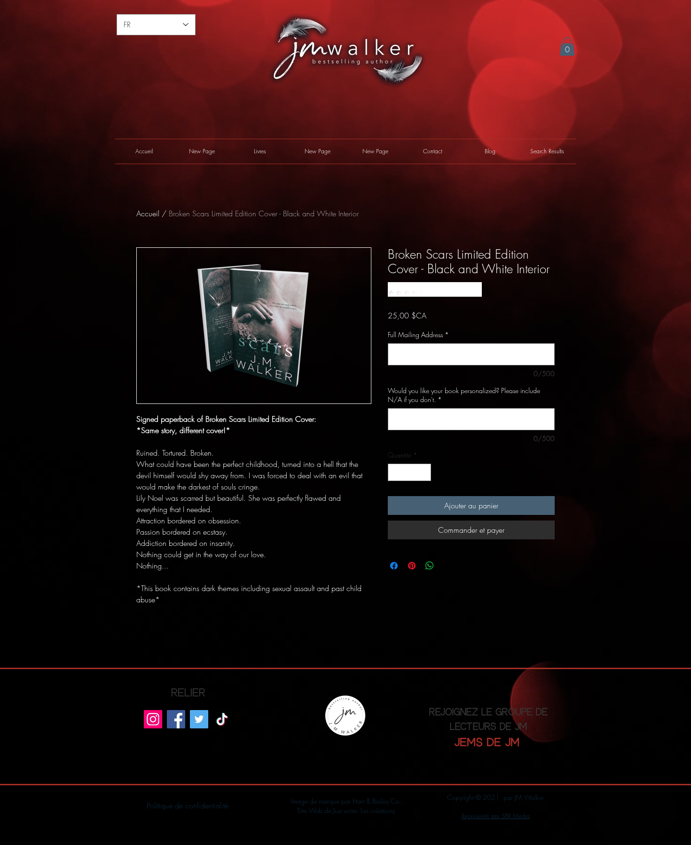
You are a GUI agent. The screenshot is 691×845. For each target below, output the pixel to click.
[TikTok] (222, 719)
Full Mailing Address (418, 334)
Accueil (147, 213)
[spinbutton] (409, 472)
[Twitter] (199, 719)
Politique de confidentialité (187, 805)
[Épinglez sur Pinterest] (411, 565)
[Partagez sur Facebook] (394, 565)
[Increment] (424, 472)
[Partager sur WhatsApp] (429, 565)
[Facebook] (176, 719)
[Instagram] (153, 719)
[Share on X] (447, 565)
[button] (567, 46)
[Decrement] (395, 472)
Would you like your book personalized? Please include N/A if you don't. (464, 395)
